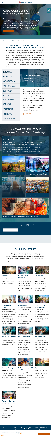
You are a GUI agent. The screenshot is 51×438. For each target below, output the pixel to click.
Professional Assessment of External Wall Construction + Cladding (20, 216)
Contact (20, 427)
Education (39, 276)
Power (37, 368)
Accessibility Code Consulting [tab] (7, 72)
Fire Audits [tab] (6, 95)
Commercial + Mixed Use (23, 277)
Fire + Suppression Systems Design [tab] (8, 91)
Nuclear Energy (8, 368)
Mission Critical (41, 337)
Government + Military (7, 306)
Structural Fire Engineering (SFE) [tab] (8, 114)
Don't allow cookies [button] (31, 433)
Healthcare (22, 305)
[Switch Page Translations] (49, 9)
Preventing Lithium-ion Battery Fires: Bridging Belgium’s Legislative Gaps (37, 174)
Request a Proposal (13, 187)
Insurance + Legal (9, 337)
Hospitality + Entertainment (40, 306)
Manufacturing (24, 337)
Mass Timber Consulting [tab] (9, 118)
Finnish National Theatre (34, 195)
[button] (21, 12)
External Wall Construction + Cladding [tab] (9, 86)
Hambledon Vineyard (8, 173)
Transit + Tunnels (8, 401)
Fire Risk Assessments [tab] (8, 99)
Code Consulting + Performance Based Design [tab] (10, 81)
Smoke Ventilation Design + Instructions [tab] (8, 109)
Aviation (5, 276)
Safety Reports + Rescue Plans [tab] (7, 104)
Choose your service (7, 8)
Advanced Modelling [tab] (8, 76)
